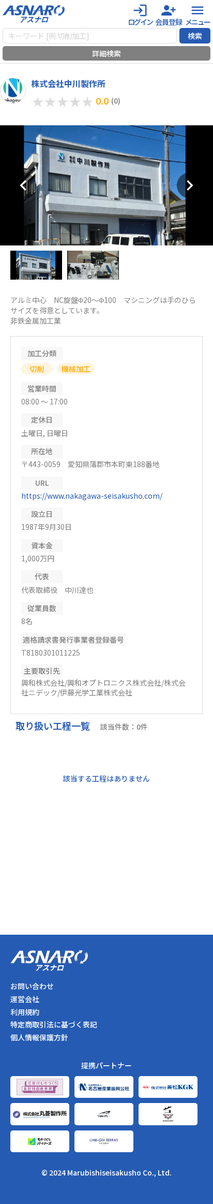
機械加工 (76, 369)
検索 (195, 36)
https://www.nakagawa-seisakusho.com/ (91, 495)
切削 (36, 369)
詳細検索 (106, 53)
